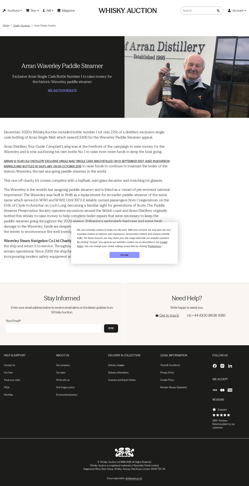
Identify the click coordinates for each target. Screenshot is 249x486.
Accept (124, 255)
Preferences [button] (154, 246)
